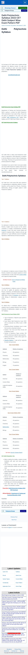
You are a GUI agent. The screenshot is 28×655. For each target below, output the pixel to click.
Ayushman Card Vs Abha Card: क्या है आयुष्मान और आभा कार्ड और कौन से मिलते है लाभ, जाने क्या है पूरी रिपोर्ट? (13, 630)
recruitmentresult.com (14, 75)
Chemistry (15, 295)
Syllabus (18, 571)
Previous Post (14, 517)
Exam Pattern (19, 582)
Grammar (4, 230)
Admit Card (18, 575)
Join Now (24, 10)
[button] (21, 2)
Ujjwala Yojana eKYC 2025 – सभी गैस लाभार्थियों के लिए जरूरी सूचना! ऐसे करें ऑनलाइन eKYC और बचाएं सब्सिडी (13, 603)
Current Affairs (22, 274)
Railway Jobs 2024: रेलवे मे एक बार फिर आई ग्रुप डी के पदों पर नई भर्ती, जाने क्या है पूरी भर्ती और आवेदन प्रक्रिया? (14, 624)
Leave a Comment (6, 25)
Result (4, 575)
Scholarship (5, 582)
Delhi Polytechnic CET (13, 117)
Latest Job (5, 571)
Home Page (18, 586)
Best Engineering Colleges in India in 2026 (13, 595)
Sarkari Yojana (6, 579)
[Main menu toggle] (25, 2)
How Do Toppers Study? (16, 452)
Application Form (7, 586)
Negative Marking (8, 340)
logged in (10, 527)
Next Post (14, 519)
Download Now (22, 8)
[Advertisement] (14, 644)
